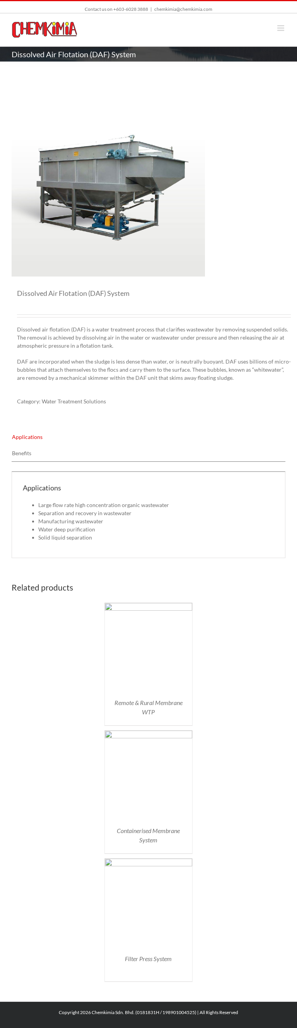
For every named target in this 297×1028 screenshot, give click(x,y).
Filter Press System (148, 958)
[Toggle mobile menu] (281, 28)
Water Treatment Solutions (74, 401)
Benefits (21, 453)
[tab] (148, 437)
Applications (27, 437)
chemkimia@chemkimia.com (183, 9)
